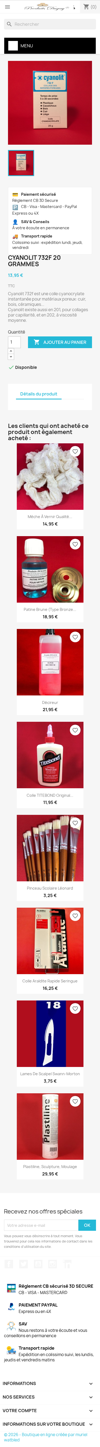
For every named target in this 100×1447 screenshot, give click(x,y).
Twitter (23, 1264)
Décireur (50, 702)
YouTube (38, 1264)
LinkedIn (67, 1264)
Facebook (9, 1264)
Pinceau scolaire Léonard (50, 888)
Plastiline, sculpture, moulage (50, 1166)
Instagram (52, 1264)
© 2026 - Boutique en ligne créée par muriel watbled (45, 1437)
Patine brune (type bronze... (50, 609)
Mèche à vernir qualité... (50, 516)
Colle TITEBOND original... (50, 795)
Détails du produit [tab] (38, 394)
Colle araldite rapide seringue (50, 980)
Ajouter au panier (60, 342)
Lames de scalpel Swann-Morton (50, 1073)
